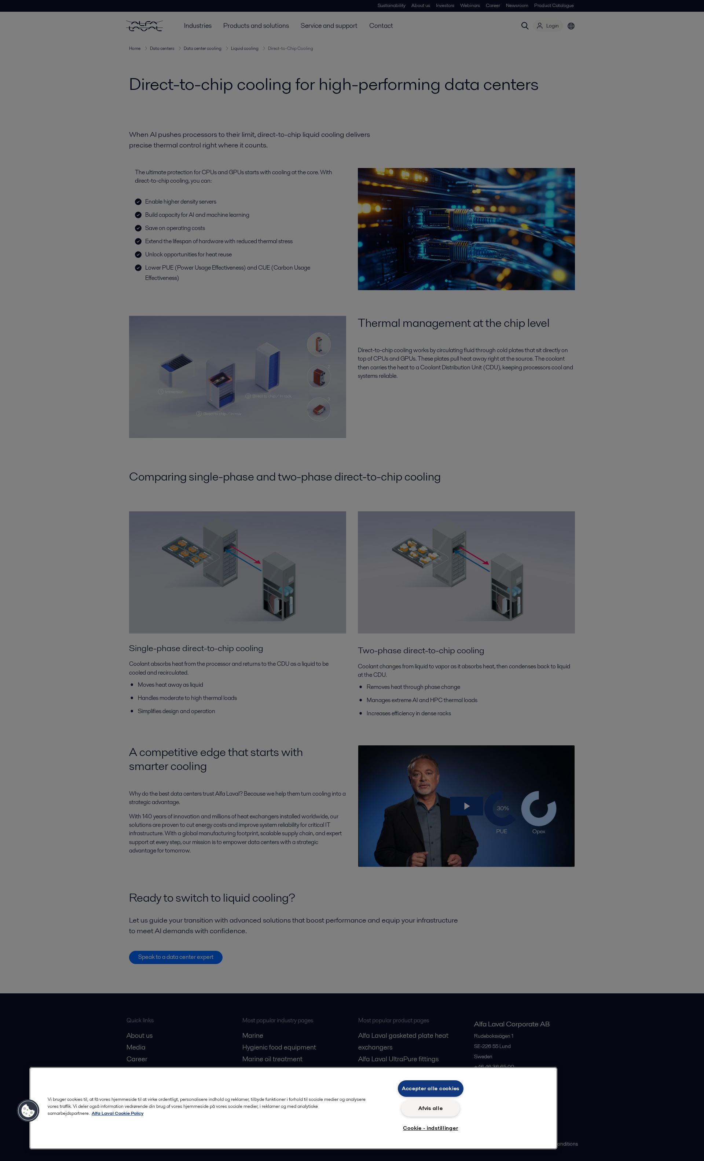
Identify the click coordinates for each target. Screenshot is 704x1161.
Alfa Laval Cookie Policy (117, 1113)
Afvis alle (430, 1108)
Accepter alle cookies (430, 1088)
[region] (293, 1108)
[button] (28, 1110)
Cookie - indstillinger (430, 1128)
